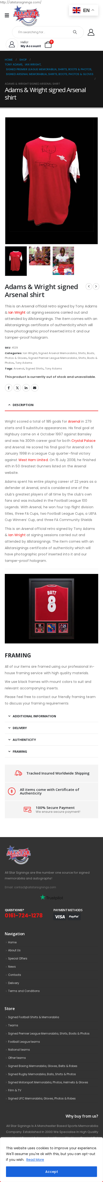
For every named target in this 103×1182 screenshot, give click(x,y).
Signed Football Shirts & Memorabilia (33, 1017)
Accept (51, 1171)
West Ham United (33, 460)
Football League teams (24, 1042)
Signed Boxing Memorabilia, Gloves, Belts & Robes (42, 1066)
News (12, 967)
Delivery (13, 983)
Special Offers (17, 958)
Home (12, 942)
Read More (35, 1159)
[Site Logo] (26, 15)
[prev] (89, 286)
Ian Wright (17, 312)
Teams (13, 1025)
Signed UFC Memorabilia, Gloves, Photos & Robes (42, 1098)
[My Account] (91, 32)
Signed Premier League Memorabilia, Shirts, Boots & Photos (49, 1034)
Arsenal (19, 368)
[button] (10, 180)
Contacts (14, 975)
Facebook (8, 388)
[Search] (75, 32)
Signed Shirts (35, 368)
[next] (96, 286)
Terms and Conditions (24, 991)
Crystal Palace (83, 440)
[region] (51, 1159)
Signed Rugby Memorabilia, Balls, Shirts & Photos (42, 1074)
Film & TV (14, 1090)
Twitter (17, 388)
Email (35, 388)
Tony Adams (23, 363)
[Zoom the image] (29, 848)
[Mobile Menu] (8, 15)
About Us (14, 950)
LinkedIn (26, 388)
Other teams (17, 1058)
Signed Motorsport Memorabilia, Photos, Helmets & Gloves (48, 1082)
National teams (19, 1050)
